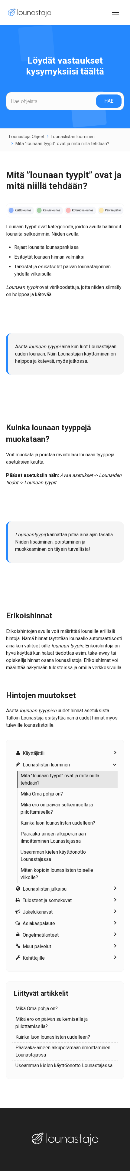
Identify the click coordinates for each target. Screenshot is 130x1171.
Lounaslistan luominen (73, 136)
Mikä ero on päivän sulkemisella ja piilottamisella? (57, 808)
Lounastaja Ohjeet (26, 136)
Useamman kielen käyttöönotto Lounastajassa (53, 855)
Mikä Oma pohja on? (42, 794)
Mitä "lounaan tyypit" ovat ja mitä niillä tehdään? (60, 779)
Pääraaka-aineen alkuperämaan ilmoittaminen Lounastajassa (53, 837)
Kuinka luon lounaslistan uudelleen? (58, 823)
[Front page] (28, 12)
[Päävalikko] (115, 12)
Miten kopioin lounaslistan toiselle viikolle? (57, 873)
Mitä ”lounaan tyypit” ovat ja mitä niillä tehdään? (62, 143)
